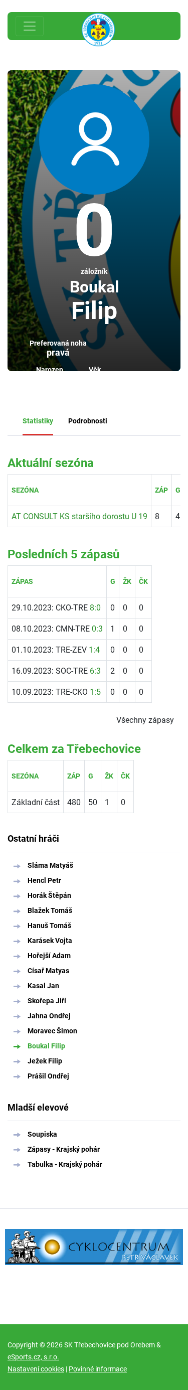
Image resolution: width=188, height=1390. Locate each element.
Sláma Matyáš (50, 865)
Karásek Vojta (50, 941)
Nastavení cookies (36, 1369)
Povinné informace (98, 1369)
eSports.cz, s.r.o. (33, 1357)
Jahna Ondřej (49, 1016)
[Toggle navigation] (30, 26)
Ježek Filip (45, 1061)
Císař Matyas (48, 971)
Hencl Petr (44, 880)
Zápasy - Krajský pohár (64, 1149)
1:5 (95, 692)
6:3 (95, 671)
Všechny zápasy (145, 720)
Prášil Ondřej (48, 1076)
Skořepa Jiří (47, 1001)
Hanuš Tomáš (49, 925)
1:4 (94, 650)
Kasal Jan (43, 986)
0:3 (97, 629)
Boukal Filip (46, 1046)
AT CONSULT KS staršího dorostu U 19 (79, 516)
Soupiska (42, 1134)
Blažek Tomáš (50, 910)
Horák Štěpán (49, 895)
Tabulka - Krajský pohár (65, 1164)
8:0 (95, 607)
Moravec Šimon (52, 1031)
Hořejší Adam (49, 956)
